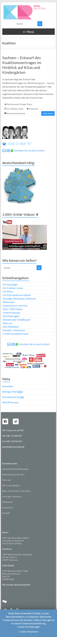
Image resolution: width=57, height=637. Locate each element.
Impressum (7, 507)
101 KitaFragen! (11, 316)
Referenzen (9, 302)
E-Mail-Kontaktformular (15, 333)
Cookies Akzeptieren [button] (28, 631)
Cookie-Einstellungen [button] (28, 626)
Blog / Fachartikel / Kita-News (16, 491)
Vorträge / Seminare (11, 496)
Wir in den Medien (11, 485)
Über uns (7, 323)
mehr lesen (48, 113)
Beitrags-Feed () (12, 391)
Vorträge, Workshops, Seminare (19, 298)
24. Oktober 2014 (15, 108)
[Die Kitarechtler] (28, 6)
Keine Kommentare (16, 113)
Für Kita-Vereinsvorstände (17, 295)
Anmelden (7, 386)
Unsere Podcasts (11, 312)
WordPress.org (10, 402)
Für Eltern (8, 291)
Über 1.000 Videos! (13, 309)
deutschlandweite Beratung (15, 469)
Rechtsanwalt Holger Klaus (19, 104)
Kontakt (6, 513)
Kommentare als (13, 396)
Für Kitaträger (10, 284)
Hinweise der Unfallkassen (16, 319)
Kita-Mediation (11, 326)
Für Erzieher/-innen (13, 287)
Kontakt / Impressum (14, 330)
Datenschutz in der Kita (15, 305)
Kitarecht (33, 108)
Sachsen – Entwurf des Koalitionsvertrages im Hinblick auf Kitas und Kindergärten (21, 65)
